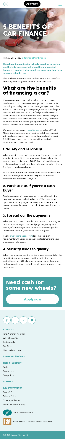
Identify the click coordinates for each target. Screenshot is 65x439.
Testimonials (9, 342)
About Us (8, 330)
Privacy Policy (9, 396)
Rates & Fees (9, 392)
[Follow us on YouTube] (23, 320)
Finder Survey (32, 130)
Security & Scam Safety (14, 404)
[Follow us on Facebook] (7, 320)
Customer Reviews (14, 357)
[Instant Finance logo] (5, 4)
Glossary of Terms (11, 400)
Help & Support (12, 363)
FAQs (5, 367)
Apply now (32, 299)
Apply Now (32, 3)
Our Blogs (7, 346)
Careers (8, 382)
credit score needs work (21, 235)
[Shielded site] (32, 320)
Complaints (8, 375)
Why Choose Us (10, 338)
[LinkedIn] (15, 320)
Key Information (12, 388)
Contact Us (8, 371)
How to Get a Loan (12, 350)
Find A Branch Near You (14, 334)
